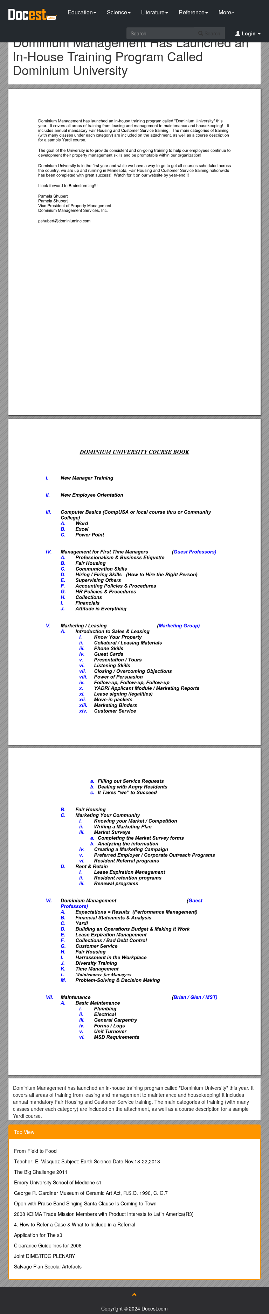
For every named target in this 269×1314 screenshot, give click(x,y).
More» (226, 12)
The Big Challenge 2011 (41, 1171)
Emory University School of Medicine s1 (58, 1182)
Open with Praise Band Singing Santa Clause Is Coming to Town (85, 1203)
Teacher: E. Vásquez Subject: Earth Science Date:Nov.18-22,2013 (87, 1161)
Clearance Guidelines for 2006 (48, 1245)
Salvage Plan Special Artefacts (48, 1266)
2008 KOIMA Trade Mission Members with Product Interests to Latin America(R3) (104, 1213)
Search (211, 33)
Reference (192, 12)
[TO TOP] (134, 1294)
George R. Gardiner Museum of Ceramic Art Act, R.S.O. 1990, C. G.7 (91, 1192)
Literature (153, 12)
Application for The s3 (38, 1234)
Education (80, 12)
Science (117, 12)
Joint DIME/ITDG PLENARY (44, 1255)
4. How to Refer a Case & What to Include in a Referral (74, 1224)
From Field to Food (35, 1150)
